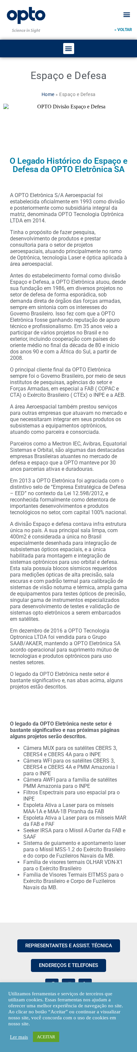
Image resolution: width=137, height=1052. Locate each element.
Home (48, 94)
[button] (126, 14)
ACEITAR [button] (46, 1036)
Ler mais (19, 1037)
